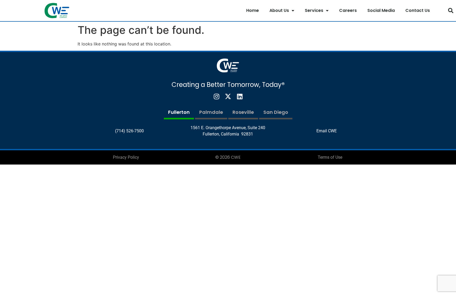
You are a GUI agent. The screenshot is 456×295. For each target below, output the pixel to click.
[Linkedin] (239, 96)
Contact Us (417, 10)
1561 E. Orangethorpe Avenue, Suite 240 (228, 127)
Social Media (381, 10)
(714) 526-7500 (129, 130)
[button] (450, 10)
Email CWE (326, 130)
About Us (279, 10)
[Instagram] (216, 96)
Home (252, 10)
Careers (348, 10)
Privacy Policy (126, 157)
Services (314, 10)
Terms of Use (330, 157)
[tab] (179, 112)
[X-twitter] (228, 96)
